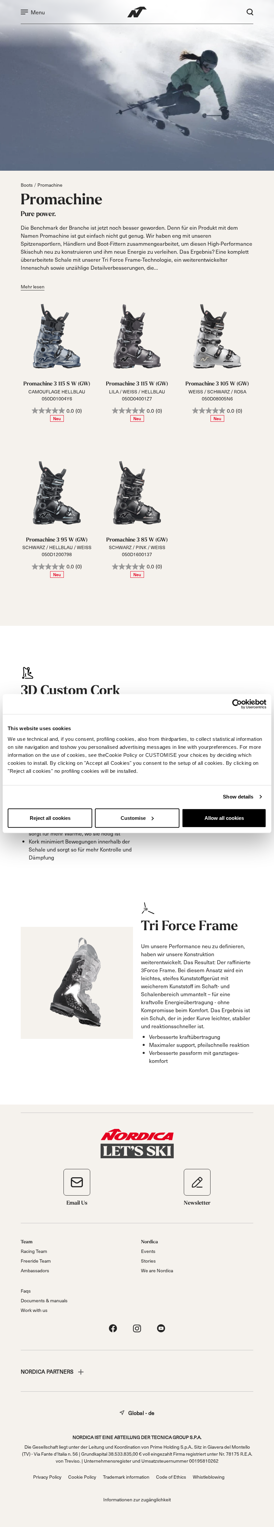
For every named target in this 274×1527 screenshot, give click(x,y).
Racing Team (34, 1251)
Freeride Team (36, 1260)
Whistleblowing (209, 1476)
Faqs (26, 1290)
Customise (133, 818)
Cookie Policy (82, 1476)
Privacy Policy (47, 1476)
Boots (27, 184)
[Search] (250, 12)
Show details (238, 797)
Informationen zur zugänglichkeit (137, 1499)
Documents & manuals (44, 1300)
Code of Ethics (171, 1476)
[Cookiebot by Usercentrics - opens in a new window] (237, 704)
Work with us (34, 1310)
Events (148, 1251)
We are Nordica (157, 1270)
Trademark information (126, 1476)
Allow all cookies (224, 818)
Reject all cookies (50, 818)
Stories (148, 1260)
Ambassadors (35, 1270)
